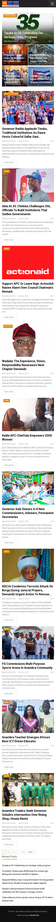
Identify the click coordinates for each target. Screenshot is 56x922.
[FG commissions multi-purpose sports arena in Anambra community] (28, 642)
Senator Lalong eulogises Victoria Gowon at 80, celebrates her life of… (14, 82)
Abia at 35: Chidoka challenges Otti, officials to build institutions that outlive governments (26, 210)
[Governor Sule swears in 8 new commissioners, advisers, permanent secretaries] (28, 488)
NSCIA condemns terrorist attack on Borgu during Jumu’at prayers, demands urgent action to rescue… (27, 590)
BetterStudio (34, 915)
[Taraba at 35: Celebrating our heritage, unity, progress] (28, 29)
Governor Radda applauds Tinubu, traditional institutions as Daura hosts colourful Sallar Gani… (24, 132)
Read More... (9, 162)
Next (30, 852)
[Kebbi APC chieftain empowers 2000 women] (28, 414)
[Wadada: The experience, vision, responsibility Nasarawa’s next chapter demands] (28, 340)
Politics (8, 326)
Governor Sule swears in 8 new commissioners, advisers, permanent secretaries (28, 513)
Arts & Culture (11, 94)
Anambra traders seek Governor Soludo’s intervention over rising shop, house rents (24, 814)
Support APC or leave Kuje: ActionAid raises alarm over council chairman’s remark (27, 287)
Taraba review (10, 16)
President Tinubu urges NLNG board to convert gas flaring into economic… (14, 61)
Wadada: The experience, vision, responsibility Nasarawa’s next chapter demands (24, 365)
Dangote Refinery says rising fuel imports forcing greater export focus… (39, 61)
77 (24, 852)
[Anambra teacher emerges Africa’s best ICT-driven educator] (28, 716)
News (6, 171)
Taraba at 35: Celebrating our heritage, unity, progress (26, 865)
